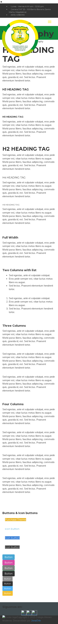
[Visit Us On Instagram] (34, 612)
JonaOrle (36, 620)
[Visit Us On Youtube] (29, 612)
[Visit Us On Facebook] (23, 612)
